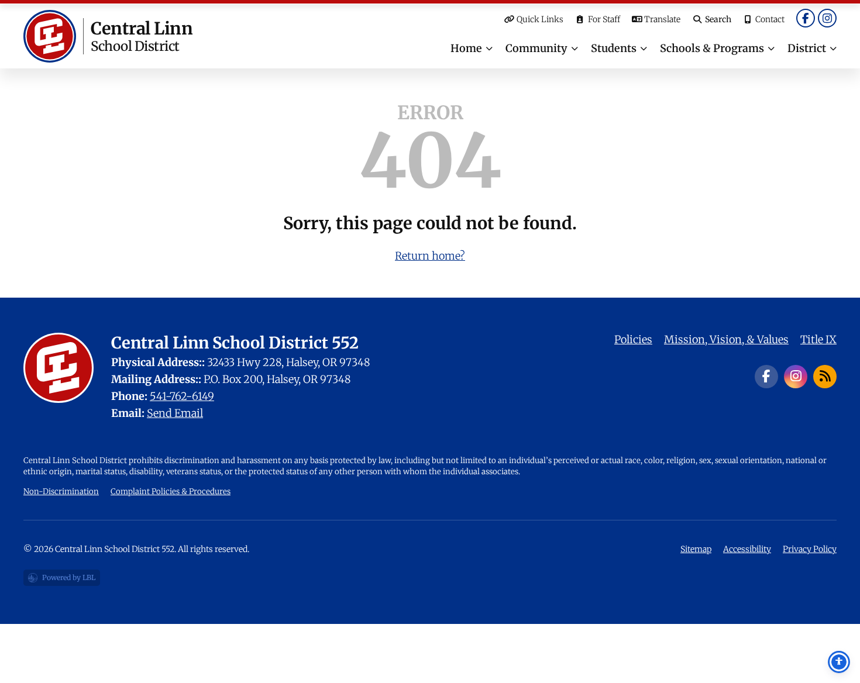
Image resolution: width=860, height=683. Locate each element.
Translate (662, 19)
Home (466, 48)
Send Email (175, 413)
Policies (633, 339)
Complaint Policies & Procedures (171, 491)
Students (614, 48)
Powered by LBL (61, 579)
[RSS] (825, 376)
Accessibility (747, 549)
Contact (770, 19)
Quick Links (540, 19)
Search (718, 19)
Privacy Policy (810, 549)
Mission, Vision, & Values (726, 339)
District (806, 48)
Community (536, 48)
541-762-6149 (182, 396)
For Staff (604, 19)
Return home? (430, 256)
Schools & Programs (712, 48)
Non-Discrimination (61, 491)
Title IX (818, 339)
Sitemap (695, 549)
